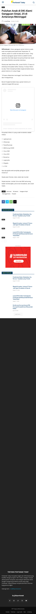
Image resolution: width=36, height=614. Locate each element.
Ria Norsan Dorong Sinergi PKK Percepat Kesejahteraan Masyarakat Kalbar (23, 307)
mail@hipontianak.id (15, 589)
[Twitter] (7, 201)
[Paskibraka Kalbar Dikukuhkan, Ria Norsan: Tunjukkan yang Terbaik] (6, 216)
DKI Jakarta (15, 191)
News (3, 7)
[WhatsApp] (11, 201)
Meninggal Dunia (6, 193)
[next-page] (5, 241)
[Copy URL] (15, 201)
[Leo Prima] (3, 21)
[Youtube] (26, 600)
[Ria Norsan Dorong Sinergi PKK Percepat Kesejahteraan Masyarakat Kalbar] (6, 307)
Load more (17, 314)
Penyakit (14, 193)
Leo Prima (7, 21)
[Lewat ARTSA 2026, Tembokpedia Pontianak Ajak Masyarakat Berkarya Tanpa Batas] (6, 234)
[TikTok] (18, 600)
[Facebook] (3, 201)
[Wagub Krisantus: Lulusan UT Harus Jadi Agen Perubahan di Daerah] (6, 225)
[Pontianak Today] (18, 2)
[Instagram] (13, 600)
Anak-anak (9, 191)
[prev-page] (3, 241)
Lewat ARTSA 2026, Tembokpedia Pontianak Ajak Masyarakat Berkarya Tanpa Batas (23, 234)
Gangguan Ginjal (24, 191)
